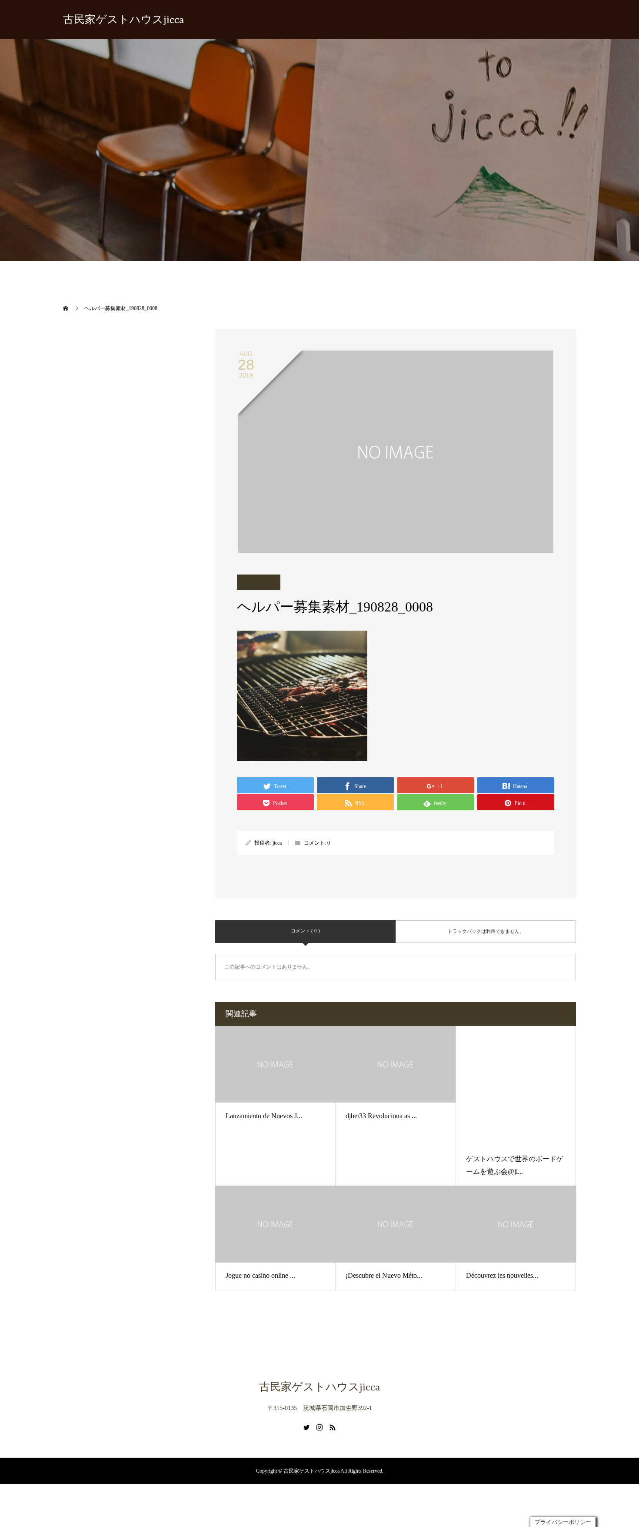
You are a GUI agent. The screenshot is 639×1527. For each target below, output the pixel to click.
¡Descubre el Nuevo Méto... (384, 1220)
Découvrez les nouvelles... (502, 1220)
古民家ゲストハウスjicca (123, 19)
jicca (277, 843)
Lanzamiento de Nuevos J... (264, 1115)
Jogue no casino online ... (260, 1220)
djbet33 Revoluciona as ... (381, 1115)
